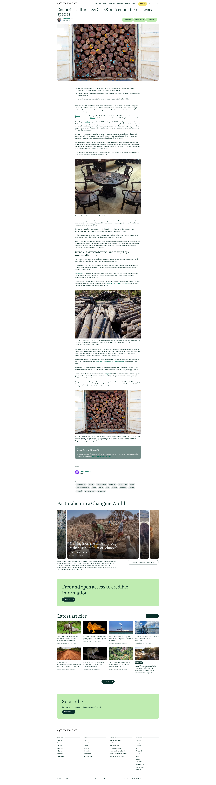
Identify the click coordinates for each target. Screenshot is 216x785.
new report (79, 273)
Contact (86, 743)
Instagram (139, 743)
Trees (132, 484)
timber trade (123, 484)
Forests (91, 484)
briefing (87, 122)
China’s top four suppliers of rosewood (117, 283)
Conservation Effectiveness (118, 754)
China (70, 20)
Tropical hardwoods (83, 488)
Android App (140, 764)
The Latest (60, 756)
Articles (127, 3)
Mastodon (139, 762)
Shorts (134, 3)
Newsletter (67, 712)
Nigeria (132, 488)
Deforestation (81, 484)
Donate (142, 3)
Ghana (101, 488)
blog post (108, 374)
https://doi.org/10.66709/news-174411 (104, 456)
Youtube (138, 745)
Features (98, 3)
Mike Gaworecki (68, 19)
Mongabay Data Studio (117, 756)
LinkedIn (138, 740)
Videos (105, 3)
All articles (151, 616)
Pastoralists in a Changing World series (142, 562)
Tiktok (138, 754)
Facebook (139, 751)
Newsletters (87, 751)
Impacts (86, 748)
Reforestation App (116, 748)
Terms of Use (88, 756)
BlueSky (138, 759)
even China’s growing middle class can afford (110, 361)
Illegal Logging (101, 484)
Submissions (87, 754)
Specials (120, 3)
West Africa (101, 491)
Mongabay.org (114, 745)
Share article (139, 19)
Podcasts (112, 3)
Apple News (140, 767)
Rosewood (112, 484)
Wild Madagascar (115, 740)
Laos (107, 488)
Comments (127, 19)
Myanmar (123, 488)
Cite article (151, 19)
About (85, 740)
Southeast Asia (89, 491)
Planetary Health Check (117, 751)
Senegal (77, 116)
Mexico (92, 118)
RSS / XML (139, 770)
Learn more (67, 599)
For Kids (112, 743)
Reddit (138, 756)
